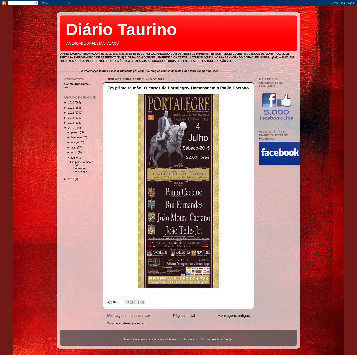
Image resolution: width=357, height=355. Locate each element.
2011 (71, 107)
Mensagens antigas (234, 315)
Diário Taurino (121, 29)
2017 (71, 179)
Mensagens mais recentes (129, 315)
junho (75, 157)
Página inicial (184, 315)
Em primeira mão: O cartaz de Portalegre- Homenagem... (82, 167)
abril (74, 147)
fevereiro (76, 137)
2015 (71, 128)
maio (74, 152)
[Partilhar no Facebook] (139, 302)
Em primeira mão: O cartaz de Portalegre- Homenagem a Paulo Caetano (178, 88)
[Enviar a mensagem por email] (127, 302)
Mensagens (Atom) (134, 323)
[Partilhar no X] (135, 302)
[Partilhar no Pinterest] (143, 302)
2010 (71, 102)
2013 (71, 117)
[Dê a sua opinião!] (131, 302)
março (75, 142)
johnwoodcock (190, 339)
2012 (71, 112)
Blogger (228, 339)
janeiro (75, 132)
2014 (71, 122)
